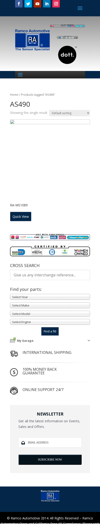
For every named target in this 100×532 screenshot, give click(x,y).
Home (14, 94)
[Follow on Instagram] (56, 3)
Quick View (21, 216)
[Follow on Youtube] (37, 3)
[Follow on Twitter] (28, 3)
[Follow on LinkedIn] (46, 3)
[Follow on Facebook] (19, 3)
